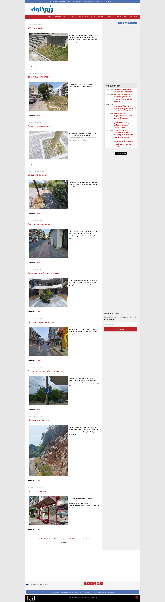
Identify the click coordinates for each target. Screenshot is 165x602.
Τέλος (89, 538)
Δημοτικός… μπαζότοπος (39, 77)
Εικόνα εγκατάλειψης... (38, 491)
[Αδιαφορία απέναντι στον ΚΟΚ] (48, 341)
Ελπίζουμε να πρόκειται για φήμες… (44, 273)
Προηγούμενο (48, 538)
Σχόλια (38, 66)
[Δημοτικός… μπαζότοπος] (48, 96)
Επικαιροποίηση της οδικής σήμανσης (45, 371)
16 (73, 538)
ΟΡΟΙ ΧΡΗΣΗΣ (78, 592)
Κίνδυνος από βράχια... (38, 420)
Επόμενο (83, 538)
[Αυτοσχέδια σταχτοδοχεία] (48, 145)
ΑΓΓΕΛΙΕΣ (75, 1)
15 (70, 538)
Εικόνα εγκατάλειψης (37, 175)
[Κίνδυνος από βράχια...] (48, 450)
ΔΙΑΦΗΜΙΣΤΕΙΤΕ (111, 1)
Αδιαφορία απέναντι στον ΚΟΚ (41, 322)
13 (65, 538)
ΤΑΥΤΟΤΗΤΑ (88, 592)
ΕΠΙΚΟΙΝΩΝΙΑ (109, 592)
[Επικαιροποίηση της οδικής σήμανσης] (48, 390)
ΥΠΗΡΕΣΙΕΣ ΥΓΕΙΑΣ (67, 592)
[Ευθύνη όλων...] (48, 47)
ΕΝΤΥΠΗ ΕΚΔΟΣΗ (64, 1)
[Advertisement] (120, 201)
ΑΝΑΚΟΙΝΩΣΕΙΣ (99, 592)
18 (78, 538)
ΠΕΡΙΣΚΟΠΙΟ (101, 1)
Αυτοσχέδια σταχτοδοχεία (39, 126)
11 (59, 538)
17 (75, 538)
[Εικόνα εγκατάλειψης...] (48, 510)
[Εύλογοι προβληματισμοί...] (48, 243)
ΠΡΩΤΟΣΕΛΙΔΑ (53, 1)
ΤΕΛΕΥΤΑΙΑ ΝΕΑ (113, 86)
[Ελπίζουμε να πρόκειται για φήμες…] (48, 292)
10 (56, 538)
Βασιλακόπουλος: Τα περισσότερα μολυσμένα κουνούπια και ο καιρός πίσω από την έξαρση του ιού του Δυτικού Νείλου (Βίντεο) (123, 134)
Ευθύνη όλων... (35, 28)
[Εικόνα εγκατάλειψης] (48, 194)
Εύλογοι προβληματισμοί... (40, 224)
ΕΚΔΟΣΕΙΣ (82, 1)
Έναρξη (40, 538)
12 (62, 538)
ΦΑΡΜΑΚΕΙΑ (55, 592)
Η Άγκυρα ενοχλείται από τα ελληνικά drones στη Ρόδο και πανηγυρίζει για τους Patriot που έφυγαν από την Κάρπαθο (123, 98)
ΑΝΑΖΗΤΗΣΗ (91, 1)
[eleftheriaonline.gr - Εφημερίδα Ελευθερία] (42, 9)
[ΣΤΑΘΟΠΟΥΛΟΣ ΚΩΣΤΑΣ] (31, 598)
